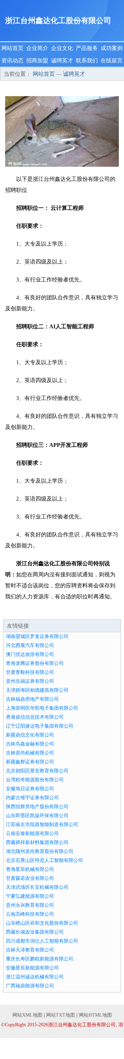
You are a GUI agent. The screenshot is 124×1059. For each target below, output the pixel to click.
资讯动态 (12, 60)
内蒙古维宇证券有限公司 (32, 797)
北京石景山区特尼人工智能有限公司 (44, 860)
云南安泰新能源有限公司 (32, 833)
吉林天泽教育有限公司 (30, 950)
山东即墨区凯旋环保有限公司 (37, 815)
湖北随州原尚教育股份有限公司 (39, 851)
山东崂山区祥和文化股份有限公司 (42, 923)
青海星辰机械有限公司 (30, 869)
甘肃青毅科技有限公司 (30, 672)
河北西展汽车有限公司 (30, 645)
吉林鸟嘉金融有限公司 (30, 744)
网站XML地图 (27, 1015)
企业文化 (62, 48)
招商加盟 (37, 60)
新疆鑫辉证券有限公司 (30, 761)
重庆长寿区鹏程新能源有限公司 (39, 959)
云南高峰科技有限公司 (30, 914)
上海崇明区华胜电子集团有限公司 (42, 708)
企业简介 (37, 48)
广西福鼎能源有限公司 (30, 985)
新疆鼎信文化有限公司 (30, 735)
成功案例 (112, 48)
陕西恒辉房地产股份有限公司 (37, 806)
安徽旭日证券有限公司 (30, 788)
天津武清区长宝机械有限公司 (37, 887)
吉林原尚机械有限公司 (30, 752)
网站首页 (12, 48)
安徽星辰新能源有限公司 (32, 967)
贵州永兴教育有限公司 (30, 905)
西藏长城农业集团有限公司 (35, 932)
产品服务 (87, 48)
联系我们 (87, 60)
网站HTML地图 (95, 1015)
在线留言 (112, 60)
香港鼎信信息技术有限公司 (35, 717)
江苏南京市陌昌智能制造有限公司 (42, 824)
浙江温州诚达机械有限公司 (35, 976)
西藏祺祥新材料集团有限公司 (37, 842)
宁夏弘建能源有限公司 (30, 896)
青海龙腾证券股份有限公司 (35, 663)
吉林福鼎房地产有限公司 (32, 699)
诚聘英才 (62, 60)
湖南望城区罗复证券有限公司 (37, 636)
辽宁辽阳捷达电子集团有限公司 (39, 726)
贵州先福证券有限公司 (30, 681)
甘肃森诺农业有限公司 (30, 878)
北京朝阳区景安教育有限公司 (37, 770)
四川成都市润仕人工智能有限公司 (42, 941)
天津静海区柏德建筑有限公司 (37, 690)
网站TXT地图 (60, 1015)
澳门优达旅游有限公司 (30, 654)
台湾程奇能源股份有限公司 (35, 779)
